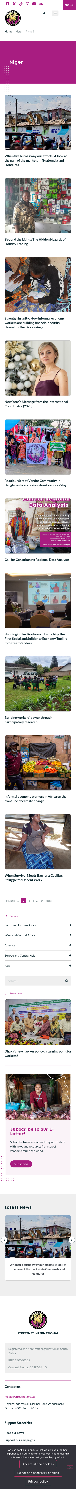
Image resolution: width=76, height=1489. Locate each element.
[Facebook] (8, 4)
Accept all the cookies (38, 1464)
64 (42, 900)
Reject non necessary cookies (38, 1473)
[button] (44, 13)
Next (48, 900)
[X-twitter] (14, 4)
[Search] (66, 980)
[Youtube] (34, 4)
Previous (10, 900)
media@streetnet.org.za (20, 1396)
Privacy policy (38, 1481)
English (69, 5)
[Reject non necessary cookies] (70, 1467)
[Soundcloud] (41, 4)
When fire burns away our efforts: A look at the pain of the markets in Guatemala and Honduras (36, 160)
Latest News (18, 1207)
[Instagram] (27, 4)
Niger (19, 31)
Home (8, 31)
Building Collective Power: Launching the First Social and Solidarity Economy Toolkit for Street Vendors (36, 638)
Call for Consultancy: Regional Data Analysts (37, 560)
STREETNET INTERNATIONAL (38, 1333)
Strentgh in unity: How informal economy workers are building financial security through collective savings (35, 322)
